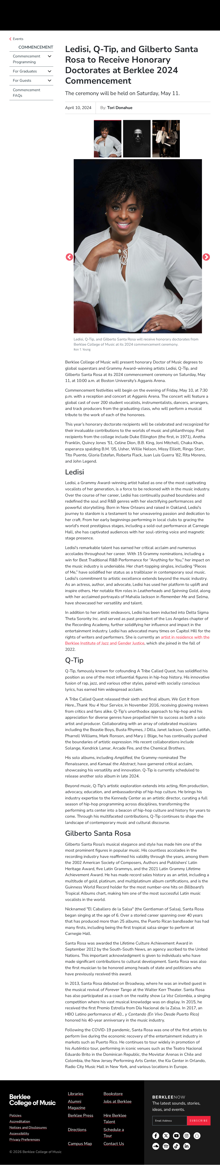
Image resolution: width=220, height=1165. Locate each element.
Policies (15, 1115)
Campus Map (80, 1144)
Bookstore (113, 1094)
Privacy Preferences (24, 1139)
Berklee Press (80, 1115)
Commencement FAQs (26, 92)
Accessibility (19, 1133)
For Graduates (25, 71)
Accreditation (19, 1121)
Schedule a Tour (114, 1133)
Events (18, 39)
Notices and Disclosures (28, 1127)
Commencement (35, 47)
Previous (69, 257)
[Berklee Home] (32, 1100)
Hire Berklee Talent (115, 1119)
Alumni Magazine (76, 1105)
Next (206, 257)
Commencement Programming (26, 59)
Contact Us (114, 1144)
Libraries (75, 1094)
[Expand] (50, 56)
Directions (77, 1130)
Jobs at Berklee (117, 1101)
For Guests (22, 80)
